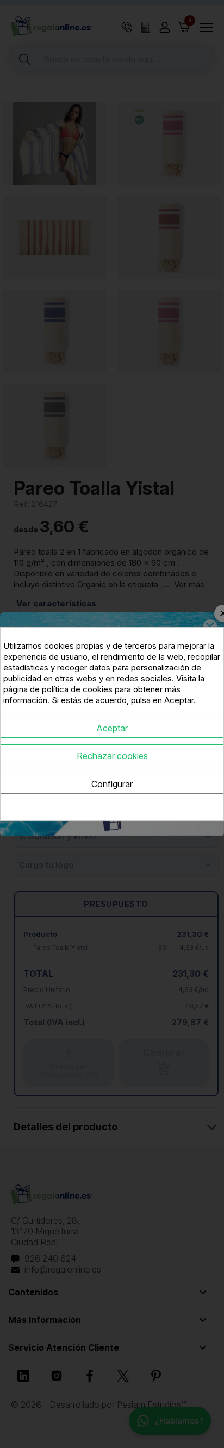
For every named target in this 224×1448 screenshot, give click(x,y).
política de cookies (77, 689)
